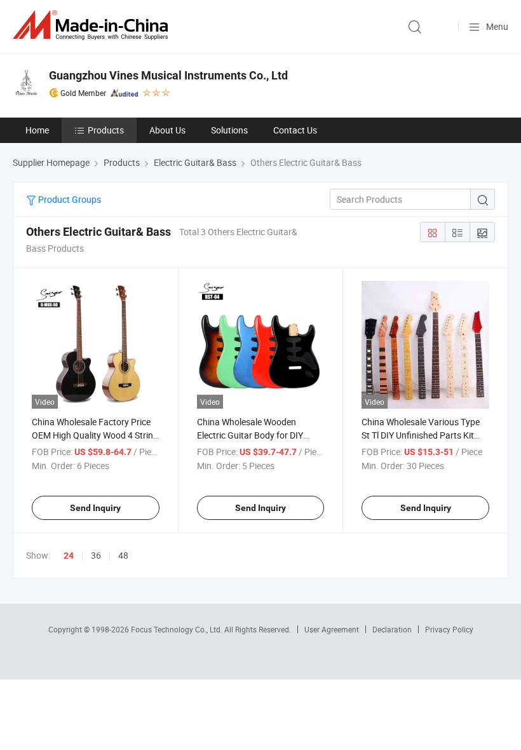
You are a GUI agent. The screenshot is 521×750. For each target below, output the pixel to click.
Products (106, 130)
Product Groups (68, 199)
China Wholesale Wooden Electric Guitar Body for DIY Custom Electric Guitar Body (252, 435)
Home (37, 130)
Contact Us (295, 130)
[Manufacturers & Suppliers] (93, 25)
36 (96, 555)
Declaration (392, 629)
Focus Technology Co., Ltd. (177, 629)
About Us (167, 130)
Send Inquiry (95, 508)
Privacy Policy (449, 629)
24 (69, 555)
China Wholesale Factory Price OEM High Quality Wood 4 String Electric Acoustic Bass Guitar (95, 435)
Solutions (229, 130)
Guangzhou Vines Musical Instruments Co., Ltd (168, 75)
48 (123, 555)
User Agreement (331, 629)
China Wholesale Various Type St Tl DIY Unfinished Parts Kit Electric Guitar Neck (421, 435)
